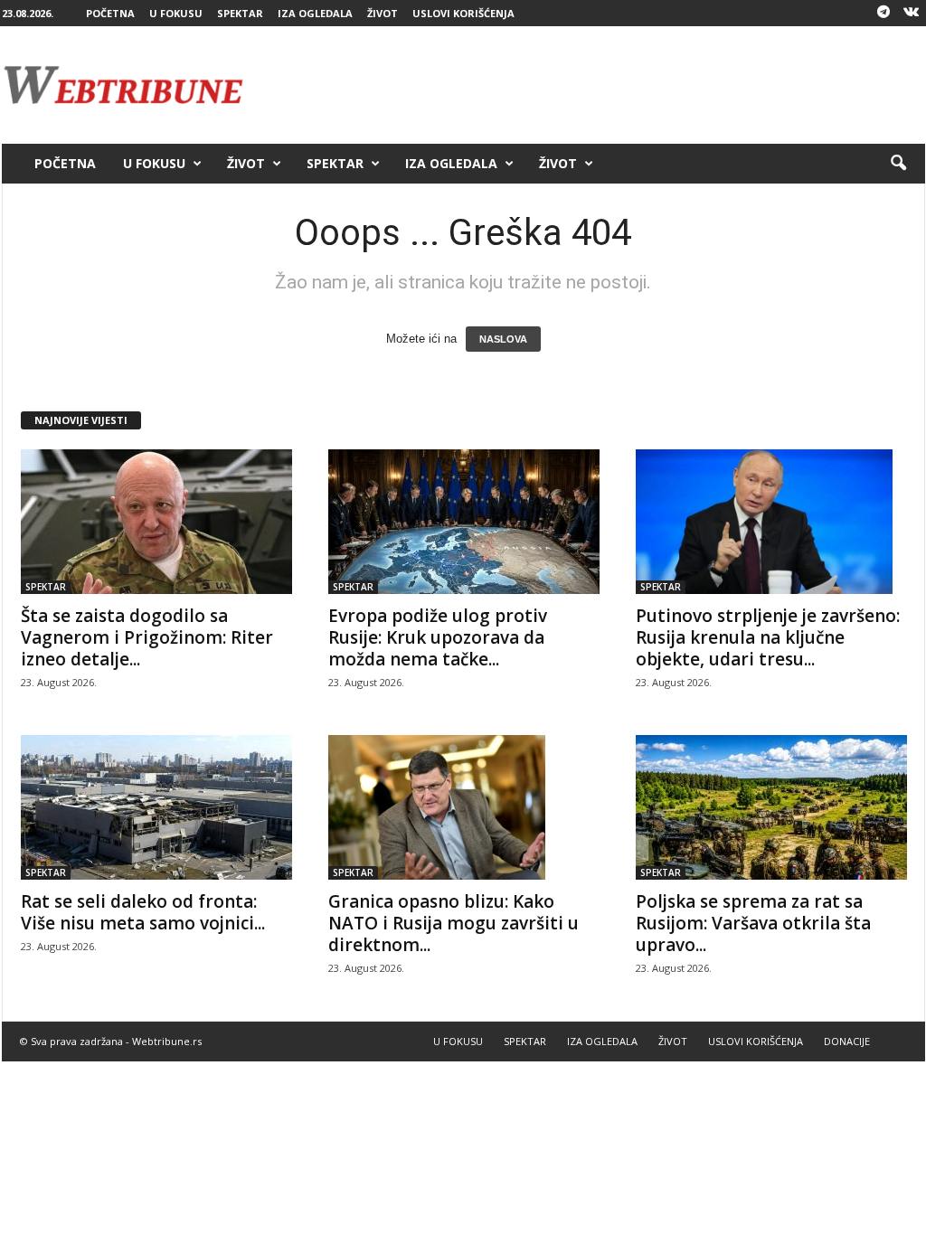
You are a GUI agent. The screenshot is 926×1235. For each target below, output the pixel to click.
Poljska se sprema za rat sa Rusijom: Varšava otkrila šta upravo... (753, 923)
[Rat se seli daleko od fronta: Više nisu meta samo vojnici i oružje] (156, 807)
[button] (898, 164)
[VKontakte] (911, 13)
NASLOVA (503, 339)
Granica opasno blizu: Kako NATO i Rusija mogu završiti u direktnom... (453, 923)
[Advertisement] (596, 85)
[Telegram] (883, 13)
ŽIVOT (382, 13)
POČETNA (110, 13)
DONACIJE (847, 1041)
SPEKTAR (240, 13)
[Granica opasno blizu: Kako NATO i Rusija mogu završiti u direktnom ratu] (464, 807)
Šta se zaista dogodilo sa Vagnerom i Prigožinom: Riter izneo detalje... (147, 637)
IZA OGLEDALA (315, 13)
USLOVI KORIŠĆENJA (463, 13)
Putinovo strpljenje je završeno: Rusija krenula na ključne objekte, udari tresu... (768, 637)
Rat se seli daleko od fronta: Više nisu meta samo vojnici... (143, 912)
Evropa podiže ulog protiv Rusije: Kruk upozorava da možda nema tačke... (437, 637)
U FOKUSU (176, 13)
